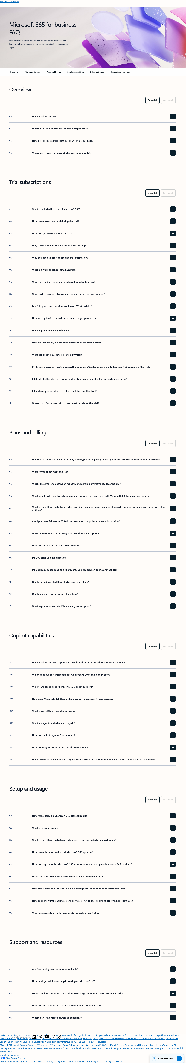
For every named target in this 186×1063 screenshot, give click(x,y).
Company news (120, 1048)
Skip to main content (9, 1)
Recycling (106, 1061)
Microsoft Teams (84, 1045)
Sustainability (6, 1051)
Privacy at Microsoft (135, 1048)
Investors (149, 1048)
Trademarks (85, 1061)
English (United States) (10, 1054)
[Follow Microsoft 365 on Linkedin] (34, 1037)
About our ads (117, 1061)
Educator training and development (49, 1041)
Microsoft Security (19, 1045)
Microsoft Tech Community (28, 1048)
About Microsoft (105, 1048)
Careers (94, 1048)
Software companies (69, 1048)
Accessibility (179, 1048)
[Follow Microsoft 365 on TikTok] (60, 1037)
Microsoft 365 (47, 1045)
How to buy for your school (21, 1041)
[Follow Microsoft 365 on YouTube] (47, 1037)
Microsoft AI (5, 1045)
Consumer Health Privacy (11, 1061)
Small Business (117, 1045)
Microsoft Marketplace (50, 1048)
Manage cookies (61, 1061)
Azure (127, 1045)
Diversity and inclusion (163, 1048)
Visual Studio (84, 1048)
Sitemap (26, 1061)
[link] (14, 73)
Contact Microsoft (38, 1061)
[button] (167, 1058)
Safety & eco (96, 1061)
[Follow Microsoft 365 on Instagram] (53, 1037)
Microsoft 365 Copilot (101, 1045)
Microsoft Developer (139, 1045)
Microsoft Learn (156, 1045)
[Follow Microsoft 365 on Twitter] (40, 1037)
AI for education (99, 1041)
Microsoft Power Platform (65, 1045)
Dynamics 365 (34, 1045)
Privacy (50, 1061)
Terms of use (73, 1061)
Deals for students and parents (78, 1041)
